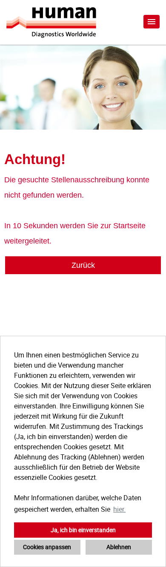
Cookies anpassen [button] (47, 547)
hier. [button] (119, 509)
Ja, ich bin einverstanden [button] (83, 530)
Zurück (83, 265)
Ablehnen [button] (118, 547)
